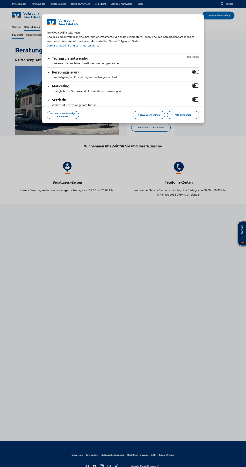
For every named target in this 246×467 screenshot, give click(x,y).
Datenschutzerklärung (61, 45)
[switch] (195, 72)
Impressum (88, 45)
